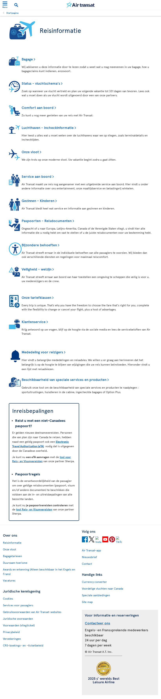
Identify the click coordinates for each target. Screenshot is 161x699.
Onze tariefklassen (36, 297)
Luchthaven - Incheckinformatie (48, 127)
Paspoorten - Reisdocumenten (47, 220)
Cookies (8, 598)
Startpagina (12, 12)
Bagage (27, 58)
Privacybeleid (11, 632)
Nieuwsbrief (89, 557)
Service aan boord (36, 176)
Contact (87, 564)
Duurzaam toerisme (15, 563)
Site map (87, 602)
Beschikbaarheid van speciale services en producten (64, 379)
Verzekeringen (12, 639)
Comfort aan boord (38, 107)
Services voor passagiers (18, 605)
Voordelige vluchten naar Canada (102, 588)
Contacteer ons (97, 622)
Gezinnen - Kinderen (38, 200)
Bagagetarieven (12, 556)
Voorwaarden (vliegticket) (19, 625)
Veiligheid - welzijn (36, 269)
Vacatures (9, 580)
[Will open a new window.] (85, 539)
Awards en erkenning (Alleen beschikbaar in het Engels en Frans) (39, 572)
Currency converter (94, 582)
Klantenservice (34, 321)
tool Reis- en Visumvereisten (34, 509)
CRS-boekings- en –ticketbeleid (23, 645)
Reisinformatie (12, 542)
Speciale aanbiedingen (96, 595)
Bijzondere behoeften (39, 244)
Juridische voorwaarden (18, 618)
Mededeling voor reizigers (42, 351)
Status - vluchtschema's (41, 83)
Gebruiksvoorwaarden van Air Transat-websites (32, 612)
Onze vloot (30, 151)
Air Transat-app (91, 550)
